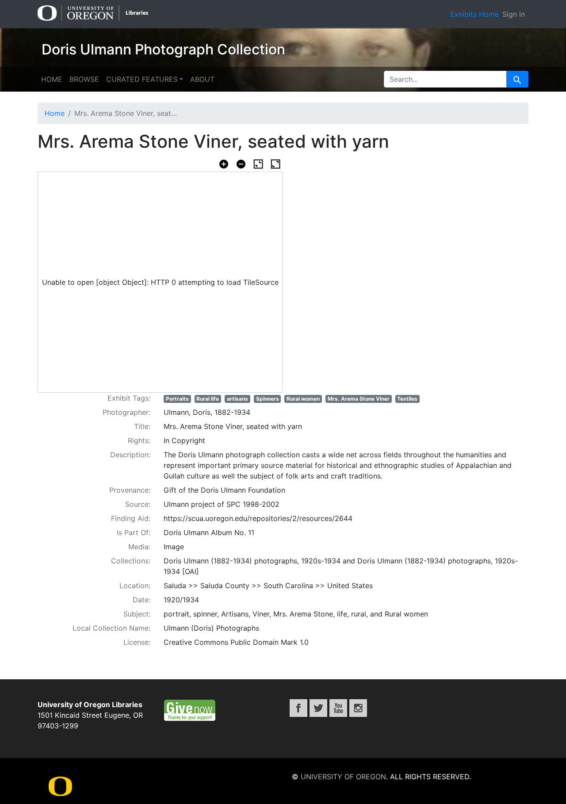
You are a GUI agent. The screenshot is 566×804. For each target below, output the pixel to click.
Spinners (267, 398)
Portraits (177, 398)
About (202, 79)
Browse (84, 79)
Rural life (207, 398)
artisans (237, 398)
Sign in (513, 14)
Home (51, 79)
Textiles (407, 398)
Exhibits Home (474, 14)
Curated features (142, 79)
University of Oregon (343, 776)
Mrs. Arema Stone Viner (359, 398)
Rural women (303, 398)
